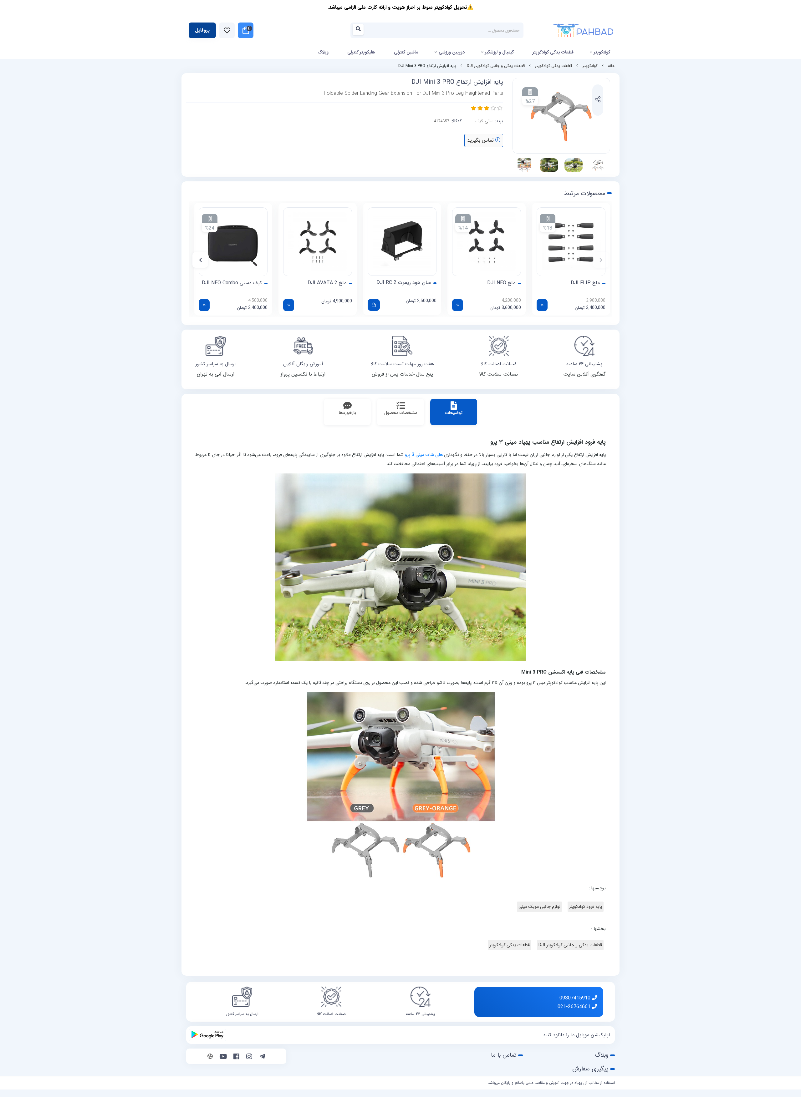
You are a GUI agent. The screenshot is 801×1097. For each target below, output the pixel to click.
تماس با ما (504, 1055)
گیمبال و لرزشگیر (499, 52)
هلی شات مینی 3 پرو (424, 454)
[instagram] (249, 1057)
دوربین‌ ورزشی (452, 52)
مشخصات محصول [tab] (400, 412)
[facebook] (236, 1057)
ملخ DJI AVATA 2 (327, 283)
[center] (360, 30)
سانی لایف (484, 121)
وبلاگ (323, 52)
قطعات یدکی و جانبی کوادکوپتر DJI (496, 66)
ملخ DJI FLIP (585, 283)
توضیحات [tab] (453, 412)
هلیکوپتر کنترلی (361, 52)
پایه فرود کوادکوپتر (585, 906)
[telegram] (262, 1057)
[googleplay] (207, 1035)
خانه (611, 66)
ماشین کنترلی (406, 52)
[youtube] (223, 1057)
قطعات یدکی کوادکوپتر (553, 52)
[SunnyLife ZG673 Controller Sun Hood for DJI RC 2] (402, 241)
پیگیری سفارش (590, 1069)
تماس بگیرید (481, 140)
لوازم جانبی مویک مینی (539, 906)
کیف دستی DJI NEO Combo (232, 283)
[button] (601, 260)
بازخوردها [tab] (347, 412)
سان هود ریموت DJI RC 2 (403, 282)
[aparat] (210, 1057)
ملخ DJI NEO (501, 283)
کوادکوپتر (602, 52)
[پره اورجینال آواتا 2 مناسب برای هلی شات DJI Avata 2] (317, 241)
